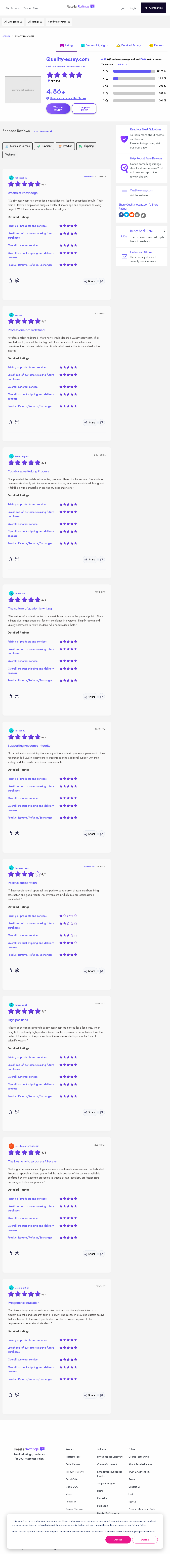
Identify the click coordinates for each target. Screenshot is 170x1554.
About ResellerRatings (140, 1464)
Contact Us (134, 1486)
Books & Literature (55, 66)
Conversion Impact (107, 1464)
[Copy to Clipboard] (143, 215)
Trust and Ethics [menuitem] (30, 8)
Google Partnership (138, 1456)
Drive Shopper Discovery (110, 1456)
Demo (100, 1490)
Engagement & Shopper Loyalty (109, 1473)
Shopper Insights (106, 1483)
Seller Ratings (73, 1464)
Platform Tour (73, 1456)
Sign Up (132, 1501)
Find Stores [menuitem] (11, 8)
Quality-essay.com (67, 59)
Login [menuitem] (133, 8)
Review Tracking (74, 1509)
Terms (131, 1479)
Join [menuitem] (123, 8)
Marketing (102, 1505)
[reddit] (131, 215)
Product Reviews (75, 1471)
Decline (145, 1539)
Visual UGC (72, 1486)
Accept (118, 1539)
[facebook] (121, 215)
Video (69, 1494)
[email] (137, 215)
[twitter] (126, 215)
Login (131, 1494)
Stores (6, 36)
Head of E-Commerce (108, 1513)
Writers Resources (76, 66)
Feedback (71, 1501)
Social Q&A (72, 1479)
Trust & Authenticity (139, 1471)
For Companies (153, 8)
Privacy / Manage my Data (141, 1509)
